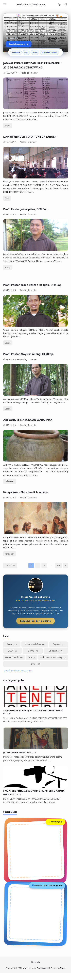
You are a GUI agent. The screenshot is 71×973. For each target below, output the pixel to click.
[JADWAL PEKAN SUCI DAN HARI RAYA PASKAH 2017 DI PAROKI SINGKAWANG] (35, 108)
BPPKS (31, 650)
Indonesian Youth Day (51, 657)
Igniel (63, 968)
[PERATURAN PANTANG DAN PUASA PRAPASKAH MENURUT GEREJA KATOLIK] (35, 786)
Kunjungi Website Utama (35, 620)
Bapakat (57, 644)
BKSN (11, 650)
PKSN (26, 52)
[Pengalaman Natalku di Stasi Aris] (35, 533)
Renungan (16, 52)
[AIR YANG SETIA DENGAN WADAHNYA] (35, 460)
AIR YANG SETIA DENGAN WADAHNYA (27, 420)
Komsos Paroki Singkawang (35, 968)
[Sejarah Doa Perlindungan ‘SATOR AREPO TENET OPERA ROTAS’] (35, 706)
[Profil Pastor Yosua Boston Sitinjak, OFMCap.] (35, 325)
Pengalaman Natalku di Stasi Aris (25, 492)
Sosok (7, 267)
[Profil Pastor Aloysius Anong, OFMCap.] (35, 394)
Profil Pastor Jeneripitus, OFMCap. (25, 209)
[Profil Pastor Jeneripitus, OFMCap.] (35, 250)
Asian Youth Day (33, 644)
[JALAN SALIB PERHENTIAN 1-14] (35, 748)
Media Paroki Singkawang (31, 4)
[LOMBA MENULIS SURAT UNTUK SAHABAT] (35, 177)
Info (33, 663)
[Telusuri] (66, 4)
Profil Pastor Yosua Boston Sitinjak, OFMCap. (32, 285)
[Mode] (59, 4)
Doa (30, 657)
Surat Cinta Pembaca (49, 52)
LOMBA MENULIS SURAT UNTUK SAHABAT (30, 136)
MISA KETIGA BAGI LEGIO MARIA (23, 34)
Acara (35, 52)
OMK (7, 198)
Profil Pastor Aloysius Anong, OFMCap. (28, 354)
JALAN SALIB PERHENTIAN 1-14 (19, 752)
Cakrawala (10, 481)
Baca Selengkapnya (17, 44)
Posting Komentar (28, 72)
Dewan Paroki (12, 657)
